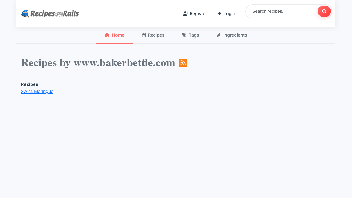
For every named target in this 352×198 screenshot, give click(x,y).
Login (229, 13)
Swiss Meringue (37, 91)
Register (198, 13)
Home (118, 35)
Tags (194, 35)
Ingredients (235, 35)
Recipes (156, 35)
